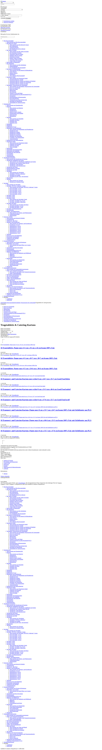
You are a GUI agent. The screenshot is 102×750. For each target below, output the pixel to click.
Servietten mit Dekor (11, 203)
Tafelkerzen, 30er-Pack (12, 220)
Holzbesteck (12, 74)
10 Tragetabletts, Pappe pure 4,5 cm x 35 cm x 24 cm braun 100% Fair (28, 348)
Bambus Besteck (13, 73)
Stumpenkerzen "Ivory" (15, 233)
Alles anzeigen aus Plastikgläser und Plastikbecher (21, 129)
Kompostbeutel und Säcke (16, 257)
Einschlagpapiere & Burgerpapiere (18, 97)
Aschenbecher (10, 155)
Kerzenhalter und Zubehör (13, 237)
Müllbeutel (12, 255)
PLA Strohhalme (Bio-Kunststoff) (18, 67)
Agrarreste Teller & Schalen (16, 59)
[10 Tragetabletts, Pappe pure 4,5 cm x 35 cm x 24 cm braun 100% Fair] (18, 344)
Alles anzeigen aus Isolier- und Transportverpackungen (22, 272)
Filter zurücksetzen (11, 334)
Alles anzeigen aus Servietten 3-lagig (18, 199)
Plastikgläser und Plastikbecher (14, 128)
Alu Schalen (9, 285)
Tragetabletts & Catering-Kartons (17, 102)
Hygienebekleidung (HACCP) (14, 250)
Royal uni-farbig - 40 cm (15, 191)
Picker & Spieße (13, 147)
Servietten (6, 183)
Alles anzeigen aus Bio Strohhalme (18, 65)
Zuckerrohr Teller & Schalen (16, 54)
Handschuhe (9, 258)
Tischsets (9, 179)
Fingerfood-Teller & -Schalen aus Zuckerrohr (20, 82)
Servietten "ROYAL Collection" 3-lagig (16, 186)
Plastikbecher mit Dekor (15, 134)
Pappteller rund (13, 121)
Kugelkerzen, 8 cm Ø (15, 225)
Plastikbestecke (13, 110)
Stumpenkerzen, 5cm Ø (15, 227)
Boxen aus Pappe (14, 89)
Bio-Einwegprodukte (9, 40)
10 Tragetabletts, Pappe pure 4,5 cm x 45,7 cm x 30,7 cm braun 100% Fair (29, 358)
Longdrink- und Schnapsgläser (17, 137)
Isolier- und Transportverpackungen (15, 270)
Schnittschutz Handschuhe (16, 263)
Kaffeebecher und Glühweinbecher (15, 140)
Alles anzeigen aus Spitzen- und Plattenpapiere (21, 212)
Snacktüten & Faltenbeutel (16, 101)
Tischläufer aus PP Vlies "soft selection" (19, 176)
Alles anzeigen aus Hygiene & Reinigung (16, 242)
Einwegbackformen (14, 98)
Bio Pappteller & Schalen (16, 53)
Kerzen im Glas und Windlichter (14, 235)
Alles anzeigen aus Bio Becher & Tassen (19, 44)
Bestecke (9, 106)
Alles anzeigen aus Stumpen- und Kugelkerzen (21, 223)
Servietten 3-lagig (11, 198)
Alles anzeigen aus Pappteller (16, 118)
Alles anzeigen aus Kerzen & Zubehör (16, 218)
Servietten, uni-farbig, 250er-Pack (17, 202)
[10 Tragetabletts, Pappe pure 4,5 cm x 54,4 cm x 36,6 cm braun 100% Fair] (19, 365)
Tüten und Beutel (11, 280)
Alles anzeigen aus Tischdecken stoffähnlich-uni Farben (23, 161)
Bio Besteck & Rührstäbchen (13, 69)
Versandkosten (15, 353)
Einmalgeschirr (7, 104)
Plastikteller (9, 124)
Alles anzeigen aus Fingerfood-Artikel (19, 78)
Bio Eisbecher (13, 91)
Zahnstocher (9, 266)
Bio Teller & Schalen (12, 50)
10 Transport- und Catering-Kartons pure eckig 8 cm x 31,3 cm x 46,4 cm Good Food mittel (36, 389)
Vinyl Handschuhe (14, 262)
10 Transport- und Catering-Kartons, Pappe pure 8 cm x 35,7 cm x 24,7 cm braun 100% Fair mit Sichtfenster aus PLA (46, 410)
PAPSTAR (9, 300)
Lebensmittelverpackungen (10, 268)
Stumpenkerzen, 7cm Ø (15, 230)
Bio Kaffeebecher (14, 46)
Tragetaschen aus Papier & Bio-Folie (18, 100)
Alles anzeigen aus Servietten (13, 184)
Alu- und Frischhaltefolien (13, 276)
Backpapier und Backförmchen (14, 274)
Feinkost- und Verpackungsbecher (15, 286)
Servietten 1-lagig (11, 195)
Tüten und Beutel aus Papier (16, 282)
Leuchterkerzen (10, 219)
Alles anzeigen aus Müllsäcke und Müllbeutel (20, 253)
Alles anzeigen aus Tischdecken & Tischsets (17, 159)
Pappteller (9, 117)
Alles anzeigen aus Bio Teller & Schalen (19, 51)
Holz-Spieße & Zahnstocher (13, 62)
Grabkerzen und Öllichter (13, 238)
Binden (11, 246)
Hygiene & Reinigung (9, 241)
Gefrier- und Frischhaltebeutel (14, 278)
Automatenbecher (14, 139)
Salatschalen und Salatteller (13, 151)
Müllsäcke (12, 254)
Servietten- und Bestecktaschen (14, 208)
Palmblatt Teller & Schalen (16, 55)
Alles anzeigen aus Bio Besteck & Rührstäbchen (21, 70)
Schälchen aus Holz (14, 145)
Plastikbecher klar (14, 130)
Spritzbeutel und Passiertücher (14, 293)
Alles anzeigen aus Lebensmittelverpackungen (17, 269)
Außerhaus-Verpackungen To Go (14, 294)
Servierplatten (10, 153)
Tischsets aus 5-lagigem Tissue (17, 182)
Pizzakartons (13, 96)
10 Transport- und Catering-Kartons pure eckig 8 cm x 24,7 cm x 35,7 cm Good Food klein (35, 379)
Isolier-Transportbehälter (15, 273)
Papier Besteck (13, 71)
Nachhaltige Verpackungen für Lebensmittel (17, 85)
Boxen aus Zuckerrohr (15, 87)
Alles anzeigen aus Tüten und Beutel (18, 281)
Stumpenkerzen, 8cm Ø (15, 231)
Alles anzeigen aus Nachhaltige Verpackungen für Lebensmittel (24, 86)
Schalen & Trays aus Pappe (16, 93)
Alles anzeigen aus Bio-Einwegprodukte (16, 42)
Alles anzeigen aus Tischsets (16, 180)
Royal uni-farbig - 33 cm (15, 190)
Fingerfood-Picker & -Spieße (16, 79)
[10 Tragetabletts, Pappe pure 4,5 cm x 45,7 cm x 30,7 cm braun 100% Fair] (19, 355)
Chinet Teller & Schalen (15, 61)
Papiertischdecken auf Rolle (13, 168)
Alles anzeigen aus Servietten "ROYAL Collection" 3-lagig (23, 187)
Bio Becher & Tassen (12, 43)
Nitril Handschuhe (14, 265)
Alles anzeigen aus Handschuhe (17, 259)
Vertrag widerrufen (5, 476)
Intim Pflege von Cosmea (13, 243)
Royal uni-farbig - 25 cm (15, 188)
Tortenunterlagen (11, 156)
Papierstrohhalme (14, 66)
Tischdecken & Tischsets (9, 157)
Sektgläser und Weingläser (16, 136)
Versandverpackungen (9, 296)
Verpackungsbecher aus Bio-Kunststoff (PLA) (20, 94)
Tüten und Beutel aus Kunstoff (17, 284)
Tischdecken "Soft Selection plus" (18, 165)
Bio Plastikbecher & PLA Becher (17, 48)
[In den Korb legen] (1, 38)
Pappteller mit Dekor (14, 120)
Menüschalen (13, 90)
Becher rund (12, 290)
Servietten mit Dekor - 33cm (16, 207)
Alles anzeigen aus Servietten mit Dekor (19, 204)
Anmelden (8, 18)
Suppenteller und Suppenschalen (14, 149)
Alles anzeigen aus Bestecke (16, 108)
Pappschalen (9, 148)
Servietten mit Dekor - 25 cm (16, 206)
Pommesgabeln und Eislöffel (16, 113)
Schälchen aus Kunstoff (15, 144)
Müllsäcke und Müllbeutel (13, 251)
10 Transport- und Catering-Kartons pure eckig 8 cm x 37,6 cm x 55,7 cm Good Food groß (35, 400)
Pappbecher (9, 125)
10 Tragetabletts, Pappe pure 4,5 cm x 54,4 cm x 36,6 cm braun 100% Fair (29, 369)
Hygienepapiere (10, 249)
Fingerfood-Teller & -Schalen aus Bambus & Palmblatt (22, 81)
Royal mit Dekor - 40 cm (15, 192)
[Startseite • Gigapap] (3, 1)
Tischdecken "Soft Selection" (16, 164)
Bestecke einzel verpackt (15, 112)
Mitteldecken (10, 177)
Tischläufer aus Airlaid (15, 175)
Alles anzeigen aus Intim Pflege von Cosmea (20, 245)
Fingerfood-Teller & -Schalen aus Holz (19, 83)
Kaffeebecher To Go (11, 126)
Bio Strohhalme (10, 63)
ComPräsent (9, 298)
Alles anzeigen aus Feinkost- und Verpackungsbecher (22, 288)
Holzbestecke (13, 109)
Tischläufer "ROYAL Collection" (17, 173)
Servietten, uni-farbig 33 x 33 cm (17, 200)
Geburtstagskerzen (11, 239)
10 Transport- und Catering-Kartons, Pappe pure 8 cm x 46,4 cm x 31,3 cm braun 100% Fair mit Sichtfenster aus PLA (46, 420)
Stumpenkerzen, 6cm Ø (15, 229)
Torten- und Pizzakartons (12, 277)
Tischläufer (9, 171)
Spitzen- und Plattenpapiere (13, 211)
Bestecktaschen (13, 114)
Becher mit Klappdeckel (15, 289)
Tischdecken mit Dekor (12, 167)
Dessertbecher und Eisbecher (13, 152)
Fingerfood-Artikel (11, 77)
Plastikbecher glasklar (15, 132)
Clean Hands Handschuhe (16, 261)
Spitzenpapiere (13, 215)
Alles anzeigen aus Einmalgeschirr (15, 105)
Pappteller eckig (13, 122)
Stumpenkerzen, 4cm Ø (15, 226)
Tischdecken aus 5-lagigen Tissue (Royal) (19, 163)
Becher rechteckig (14, 292)
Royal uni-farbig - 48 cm (15, 194)
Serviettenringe (10, 210)
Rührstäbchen (13, 116)
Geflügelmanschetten (14, 214)
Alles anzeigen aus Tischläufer (17, 172)
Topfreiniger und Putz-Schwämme (15, 247)
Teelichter (9, 234)
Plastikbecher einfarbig (15, 133)
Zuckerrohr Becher (14, 47)
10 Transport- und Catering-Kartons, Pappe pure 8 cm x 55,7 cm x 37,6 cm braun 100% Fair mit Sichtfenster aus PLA (46, 431)
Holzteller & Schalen (14, 57)
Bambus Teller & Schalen (16, 58)
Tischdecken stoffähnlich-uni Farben (15, 160)
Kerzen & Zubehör (8, 216)
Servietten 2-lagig (11, 196)
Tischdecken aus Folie (12, 169)
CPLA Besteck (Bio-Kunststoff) (17, 75)
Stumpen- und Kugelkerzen (13, 222)
